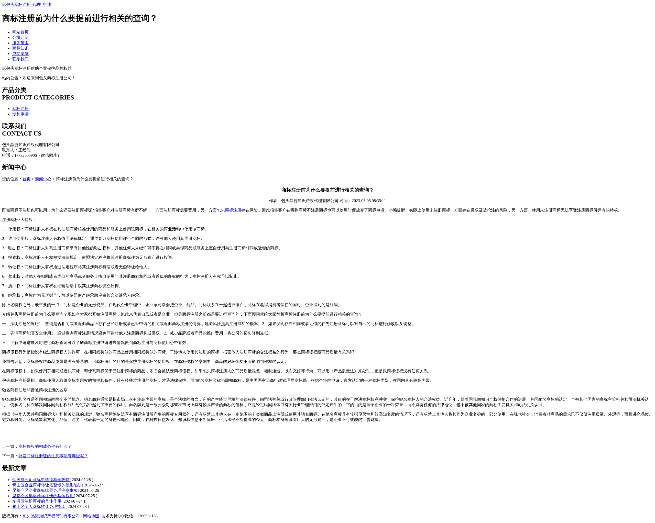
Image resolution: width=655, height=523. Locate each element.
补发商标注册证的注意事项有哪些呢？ (53, 456)
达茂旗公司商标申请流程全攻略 (41, 479)
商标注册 (20, 108)
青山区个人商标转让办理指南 (39, 506)
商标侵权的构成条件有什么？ (45, 446)
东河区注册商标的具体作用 (36, 501)
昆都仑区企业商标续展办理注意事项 (45, 490)
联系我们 (20, 59)
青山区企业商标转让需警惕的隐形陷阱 (47, 485)
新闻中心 (43, 179)
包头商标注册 (229, 210)
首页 (27, 179)
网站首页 (20, 32)
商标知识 (20, 48)
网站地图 (91, 516)
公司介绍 (20, 37)
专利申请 (20, 114)
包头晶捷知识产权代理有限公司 (51, 516)
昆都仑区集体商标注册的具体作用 (43, 496)
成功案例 (20, 53)
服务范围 (20, 43)
